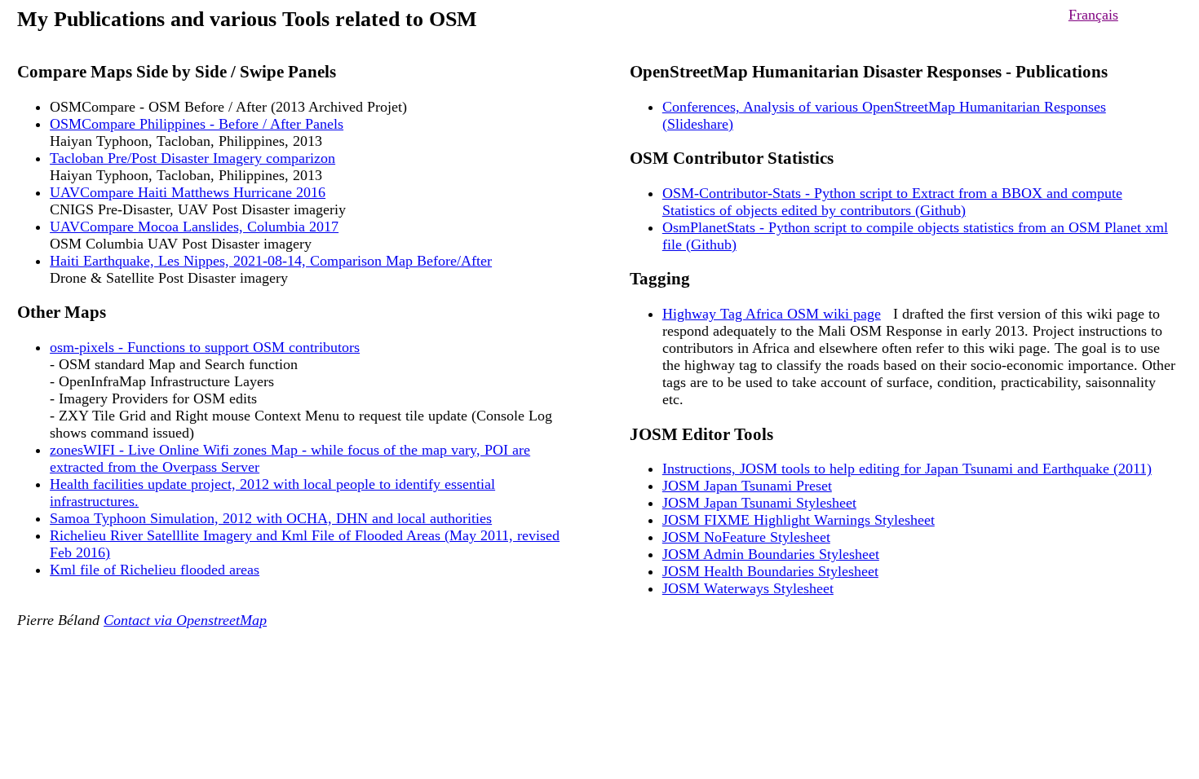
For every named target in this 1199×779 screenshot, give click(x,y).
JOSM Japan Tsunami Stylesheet (759, 503)
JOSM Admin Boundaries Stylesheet (770, 554)
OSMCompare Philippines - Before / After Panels (196, 124)
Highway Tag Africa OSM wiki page (771, 314)
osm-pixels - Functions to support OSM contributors (205, 347)
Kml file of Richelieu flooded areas (154, 569)
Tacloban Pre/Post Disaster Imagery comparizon (192, 158)
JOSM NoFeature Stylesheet (746, 537)
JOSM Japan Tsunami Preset (747, 486)
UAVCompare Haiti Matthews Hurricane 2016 (187, 192)
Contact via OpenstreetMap (185, 620)
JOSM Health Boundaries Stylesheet (770, 571)
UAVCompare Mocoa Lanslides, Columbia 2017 (194, 226)
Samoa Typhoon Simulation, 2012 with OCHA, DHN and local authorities (271, 518)
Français (1093, 15)
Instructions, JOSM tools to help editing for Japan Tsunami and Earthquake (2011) (907, 468)
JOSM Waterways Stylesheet (748, 588)
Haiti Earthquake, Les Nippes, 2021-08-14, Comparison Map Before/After (271, 261)
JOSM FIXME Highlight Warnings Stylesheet (798, 520)
